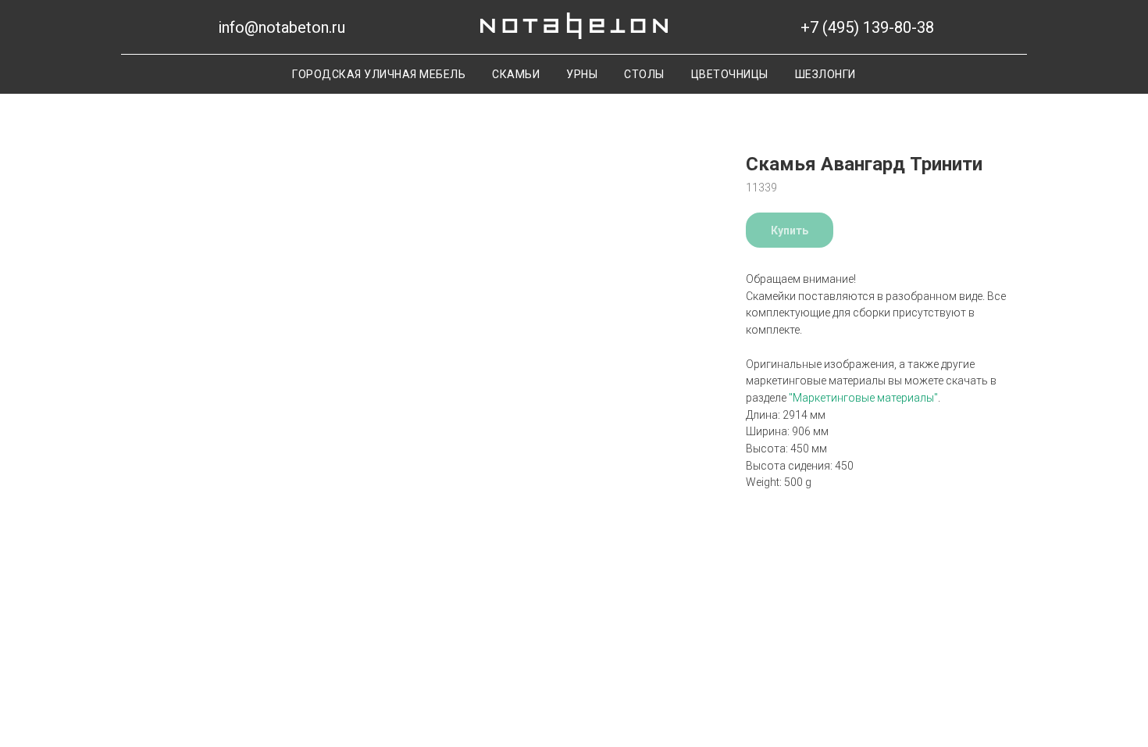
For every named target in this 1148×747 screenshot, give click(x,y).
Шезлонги (825, 74)
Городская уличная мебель (378, 74)
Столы (644, 74)
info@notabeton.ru (281, 27)
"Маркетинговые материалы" (863, 397)
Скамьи (516, 74)
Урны (581, 74)
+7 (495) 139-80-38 (867, 27)
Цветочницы (729, 74)
